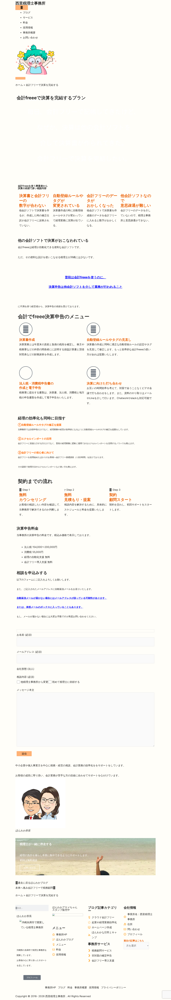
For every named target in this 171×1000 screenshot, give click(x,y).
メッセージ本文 (25, 689)
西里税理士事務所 (30, 3)
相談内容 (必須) (25, 676)
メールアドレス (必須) (29, 651)
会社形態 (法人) (25, 668)
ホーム (19, 84)
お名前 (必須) (24, 634)
